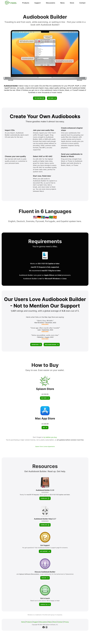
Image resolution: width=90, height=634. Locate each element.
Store (72, 3)
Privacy (66, 622)
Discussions (50, 3)
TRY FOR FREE (38, 98)
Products (25, 3)
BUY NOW (50, 98)
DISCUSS (44, 577)
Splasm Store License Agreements (45, 446)
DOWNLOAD (44, 498)
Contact (82, 3)
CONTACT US (43, 604)
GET (44, 427)
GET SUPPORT (44, 551)
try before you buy (50, 437)
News (62, 3)
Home (23, 622)
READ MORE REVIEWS (50, 344)
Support (37, 3)
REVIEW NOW (35, 344)
